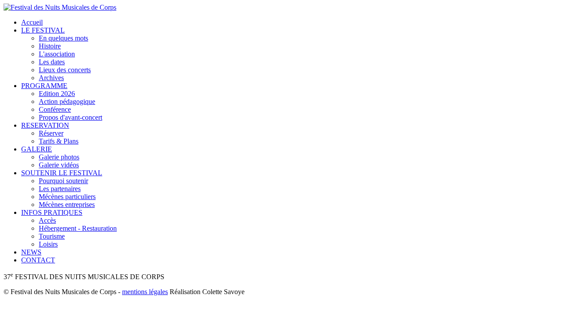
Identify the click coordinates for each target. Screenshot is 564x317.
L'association (57, 54)
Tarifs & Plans (58, 141)
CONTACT (38, 260)
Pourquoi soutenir (63, 180)
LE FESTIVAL (43, 30)
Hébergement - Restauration (78, 228)
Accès (47, 220)
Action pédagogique (67, 101)
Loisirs (48, 244)
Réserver (51, 133)
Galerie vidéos (59, 165)
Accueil (32, 22)
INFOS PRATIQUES (51, 212)
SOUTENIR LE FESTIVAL (61, 173)
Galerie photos (59, 157)
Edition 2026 (57, 93)
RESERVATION (45, 125)
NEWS (31, 252)
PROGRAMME (44, 85)
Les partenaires (60, 188)
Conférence (55, 109)
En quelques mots (63, 38)
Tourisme (52, 236)
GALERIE (36, 149)
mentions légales (145, 291)
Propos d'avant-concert (70, 117)
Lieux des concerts (65, 70)
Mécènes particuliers (67, 196)
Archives (51, 77)
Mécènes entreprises (67, 204)
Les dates (52, 62)
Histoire (50, 46)
